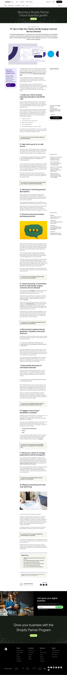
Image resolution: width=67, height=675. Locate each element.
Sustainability (19, 660)
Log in (53, 1)
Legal (23, 668)
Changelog (42, 660)
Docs (17, 1)
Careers (17, 654)
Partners (29, 656)
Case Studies (17, 5)
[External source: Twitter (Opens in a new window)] (44, 585)
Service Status (54, 656)
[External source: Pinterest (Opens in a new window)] (48, 670)
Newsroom (18, 658)
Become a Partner (9, 85)
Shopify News (11, 5)
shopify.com (48, 1)
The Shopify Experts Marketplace (29, 428)
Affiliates (30, 658)
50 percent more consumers (26, 72)
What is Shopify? (19, 650)
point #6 (41, 438)
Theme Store (30, 652)
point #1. (26, 299)
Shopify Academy (29, 1)
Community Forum (55, 652)
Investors (18, 656)
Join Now (59, 1)
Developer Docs (31, 650)
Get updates (56, 117)
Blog (6, 5)
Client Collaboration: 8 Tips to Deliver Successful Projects (34, 563)
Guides (41, 654)
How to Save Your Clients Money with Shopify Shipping (33, 566)
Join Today (33, 18)
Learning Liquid (53, 220)
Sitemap (34, 668)
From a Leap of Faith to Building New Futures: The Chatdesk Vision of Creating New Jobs (32, 446)
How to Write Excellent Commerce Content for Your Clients (34, 560)
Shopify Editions (19, 652)
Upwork (23, 430)
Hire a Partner (54, 654)
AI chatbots (32, 290)
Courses (41, 656)
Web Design (52, 215)
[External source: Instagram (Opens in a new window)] (56, 667)
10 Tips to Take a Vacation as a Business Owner (32, 565)
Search (59, 5)
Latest (23, 5)
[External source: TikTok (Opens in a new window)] (59, 667)
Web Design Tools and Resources (56, 157)
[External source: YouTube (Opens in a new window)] (53, 667)
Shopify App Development (54, 162)
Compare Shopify (43, 652)
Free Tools (42, 658)
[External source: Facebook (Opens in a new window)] (41, 585)
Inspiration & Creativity (54, 173)
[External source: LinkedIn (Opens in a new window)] (46, 585)
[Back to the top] (6, 649)
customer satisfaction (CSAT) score (28, 463)
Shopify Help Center (55, 650)
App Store (30, 654)
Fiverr (23, 432)
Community (22, 1)
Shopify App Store (30, 303)
